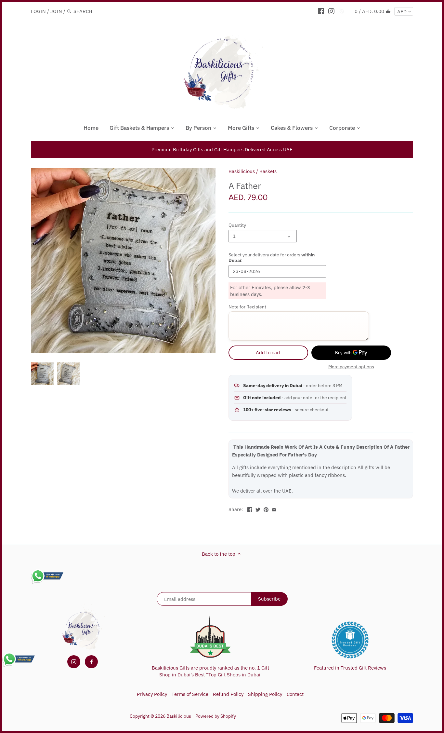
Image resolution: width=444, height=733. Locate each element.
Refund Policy (228, 694)
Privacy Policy (152, 694)
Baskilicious (242, 171)
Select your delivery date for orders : (272, 257)
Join (56, 11)
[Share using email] (274, 509)
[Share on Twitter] (257, 509)
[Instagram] (331, 11)
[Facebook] (321, 11)
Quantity (237, 225)
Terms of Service (190, 694)
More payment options (351, 366)
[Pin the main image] (266, 509)
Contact (295, 694)
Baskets (268, 171)
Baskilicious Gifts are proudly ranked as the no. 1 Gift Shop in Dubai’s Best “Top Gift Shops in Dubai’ (210, 671)
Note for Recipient (247, 306)
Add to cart (268, 352)
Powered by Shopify (215, 716)
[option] (42, 373)
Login (38, 11)
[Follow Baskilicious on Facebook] (91, 661)
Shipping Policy (265, 694)
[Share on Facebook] (249, 509)
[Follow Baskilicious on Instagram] (73, 661)
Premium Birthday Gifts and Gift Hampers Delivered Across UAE (222, 149)
